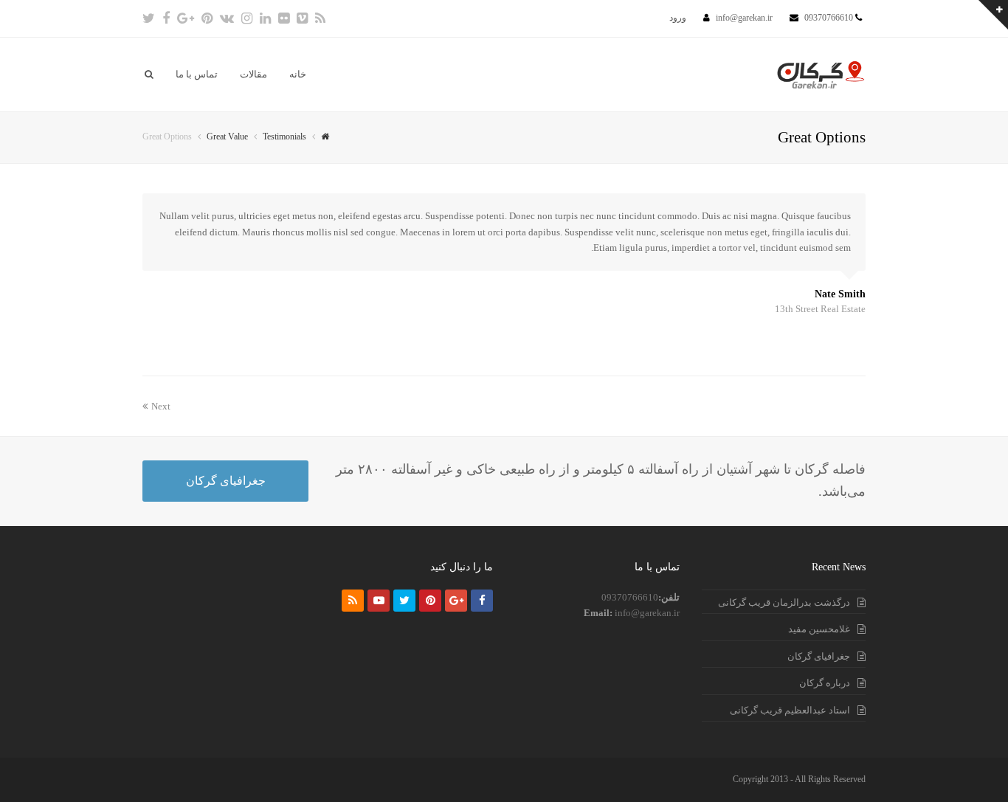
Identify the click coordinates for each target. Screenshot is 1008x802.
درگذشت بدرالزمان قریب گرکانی (784, 602)
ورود (677, 18)
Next (160, 406)
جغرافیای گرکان (226, 480)
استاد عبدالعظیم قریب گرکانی (790, 710)
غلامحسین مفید (819, 629)
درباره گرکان (824, 682)
